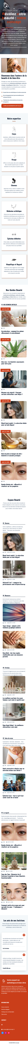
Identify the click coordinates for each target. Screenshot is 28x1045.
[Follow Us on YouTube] (9, 1033)
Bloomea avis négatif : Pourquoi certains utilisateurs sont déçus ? (12, 393)
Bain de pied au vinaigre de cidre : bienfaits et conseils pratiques (11, 455)
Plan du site (4, 1014)
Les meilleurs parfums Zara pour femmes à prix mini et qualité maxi (13, 699)
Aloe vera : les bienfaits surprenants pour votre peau (12, 363)
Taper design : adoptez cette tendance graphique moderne (12, 627)
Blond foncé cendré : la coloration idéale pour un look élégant (14, 424)
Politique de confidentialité (7, 1011)
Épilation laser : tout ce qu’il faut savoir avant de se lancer (13, 797)
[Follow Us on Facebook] (2, 1033)
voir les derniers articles (12, 105)
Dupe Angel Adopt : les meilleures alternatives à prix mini (13, 726)
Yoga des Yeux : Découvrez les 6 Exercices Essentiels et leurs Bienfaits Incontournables (13, 876)
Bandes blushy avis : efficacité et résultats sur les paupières (11, 485)
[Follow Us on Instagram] (5, 1033)
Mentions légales (5, 1009)
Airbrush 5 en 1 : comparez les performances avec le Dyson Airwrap (14, 583)
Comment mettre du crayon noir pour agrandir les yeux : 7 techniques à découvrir (12, 907)
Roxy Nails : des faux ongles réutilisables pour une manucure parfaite (13, 655)
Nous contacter (5, 1007)
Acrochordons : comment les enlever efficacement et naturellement (12, 332)
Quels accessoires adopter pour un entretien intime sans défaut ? (13, 769)
